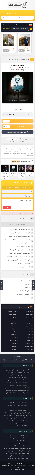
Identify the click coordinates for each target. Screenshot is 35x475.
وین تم (12, 469)
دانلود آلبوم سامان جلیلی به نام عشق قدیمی (17, 443)
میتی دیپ (29, 323)
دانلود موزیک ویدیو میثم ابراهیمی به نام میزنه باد (17, 390)
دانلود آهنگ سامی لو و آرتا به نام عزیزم (17, 426)
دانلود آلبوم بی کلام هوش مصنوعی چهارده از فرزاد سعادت (17, 448)
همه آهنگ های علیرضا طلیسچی (16, 132)
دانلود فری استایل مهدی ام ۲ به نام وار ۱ (17, 385)
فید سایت (17, 473)
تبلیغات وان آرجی (12, 13)
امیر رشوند (29, 337)
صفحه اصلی (24, 13)
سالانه (11, 224)
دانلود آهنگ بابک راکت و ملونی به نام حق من (18, 257)
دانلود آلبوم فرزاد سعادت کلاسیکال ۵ (17, 456)
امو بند (30, 332)
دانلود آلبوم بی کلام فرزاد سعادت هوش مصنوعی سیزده (17, 451)
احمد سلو (29, 320)
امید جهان (13, 332)
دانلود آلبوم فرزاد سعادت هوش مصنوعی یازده (17, 458)
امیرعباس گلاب (28, 343)
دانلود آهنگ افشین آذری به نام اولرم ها (20, 250)
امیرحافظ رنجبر (12, 340)
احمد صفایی (29, 329)
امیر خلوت (13, 335)
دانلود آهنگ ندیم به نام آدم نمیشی (17, 410)
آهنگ (23, 147)
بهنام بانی (14, 346)
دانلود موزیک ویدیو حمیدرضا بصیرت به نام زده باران (17, 388)
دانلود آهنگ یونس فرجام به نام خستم (18, 421)
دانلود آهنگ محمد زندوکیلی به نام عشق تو (17, 418)
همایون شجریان (12, 311)
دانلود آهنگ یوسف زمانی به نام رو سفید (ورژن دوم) (17, 408)
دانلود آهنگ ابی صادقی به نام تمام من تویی (19, 230)
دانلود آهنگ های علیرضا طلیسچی (16, 151)
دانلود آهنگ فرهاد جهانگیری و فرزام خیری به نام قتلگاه (18, 413)
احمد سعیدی (29, 326)
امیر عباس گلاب (12, 337)
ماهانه (17, 224)
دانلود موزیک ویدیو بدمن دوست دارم (17, 377)
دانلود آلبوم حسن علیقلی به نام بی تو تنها (20, 233)
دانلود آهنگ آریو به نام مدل (23, 246)
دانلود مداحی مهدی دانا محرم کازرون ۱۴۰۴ (18, 375)
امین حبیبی (13, 343)
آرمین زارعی (29, 311)
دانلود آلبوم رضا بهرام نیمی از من (17, 441)
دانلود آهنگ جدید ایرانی (16, 149)
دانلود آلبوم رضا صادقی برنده (17, 446)
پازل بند (30, 349)
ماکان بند (14, 320)
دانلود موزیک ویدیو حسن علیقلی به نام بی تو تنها (17, 372)
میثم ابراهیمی (28, 314)
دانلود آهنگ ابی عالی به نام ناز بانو (17, 403)
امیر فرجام (29, 340)
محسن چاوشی (12, 314)
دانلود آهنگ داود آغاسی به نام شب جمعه (19, 253)
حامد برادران (13, 349)
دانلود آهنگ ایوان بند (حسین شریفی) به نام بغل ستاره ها (17, 415)
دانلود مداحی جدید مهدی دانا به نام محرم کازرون (17, 370)
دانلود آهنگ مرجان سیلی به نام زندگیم (17, 380)
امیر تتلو (30, 335)
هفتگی (23, 224)
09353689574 (28, 359)
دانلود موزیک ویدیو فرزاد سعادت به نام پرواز (17, 383)
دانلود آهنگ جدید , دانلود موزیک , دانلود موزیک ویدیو (17, 5)
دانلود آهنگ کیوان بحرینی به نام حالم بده (19, 236)
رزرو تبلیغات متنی (26, 298)
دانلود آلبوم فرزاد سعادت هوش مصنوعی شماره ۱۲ (17, 453)
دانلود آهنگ (13, 121)
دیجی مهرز (13, 317)
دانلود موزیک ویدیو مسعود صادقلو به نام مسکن (17, 393)
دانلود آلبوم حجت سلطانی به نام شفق (17, 438)
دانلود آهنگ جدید (28, 149)
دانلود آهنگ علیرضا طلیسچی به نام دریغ (16, 59)
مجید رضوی (29, 317)
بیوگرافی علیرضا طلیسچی (14, 147)
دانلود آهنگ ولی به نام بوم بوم (22, 267)
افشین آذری (13, 329)
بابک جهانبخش (28, 346)
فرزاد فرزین (13, 323)
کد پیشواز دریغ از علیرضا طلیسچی (20, 153)
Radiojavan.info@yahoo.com (13, 359)
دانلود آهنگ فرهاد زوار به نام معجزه (17, 423)
